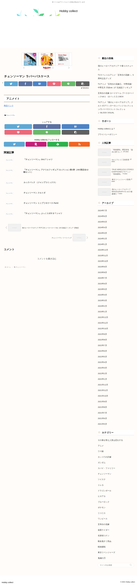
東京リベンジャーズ (106, 552)
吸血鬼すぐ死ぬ (104, 541)
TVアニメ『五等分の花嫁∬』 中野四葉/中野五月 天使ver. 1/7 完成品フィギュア (115, 86)
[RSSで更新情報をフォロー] (79, 144)
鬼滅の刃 (102, 558)
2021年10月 (103, 396)
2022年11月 (103, 323)
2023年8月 (102, 272)
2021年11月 (103, 390)
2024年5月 (102, 222)
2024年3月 (102, 233)
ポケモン (102, 507)
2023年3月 (102, 300)
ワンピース (102, 519)
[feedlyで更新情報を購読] (57, 144)
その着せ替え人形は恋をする (110, 440)
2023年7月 (102, 278)
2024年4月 (102, 227)
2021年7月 (102, 413)
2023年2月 (102, 306)
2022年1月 (102, 379)
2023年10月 (103, 261)
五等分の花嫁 (103, 524)
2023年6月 (102, 284)
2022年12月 (103, 317)
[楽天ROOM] (36, 144)
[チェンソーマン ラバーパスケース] (40, 83)
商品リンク (8, 106)
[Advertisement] (68, 33)
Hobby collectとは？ (106, 129)
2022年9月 (102, 334)
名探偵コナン (103, 536)
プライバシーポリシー (107, 134)
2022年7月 (102, 345)
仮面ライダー (103, 530)
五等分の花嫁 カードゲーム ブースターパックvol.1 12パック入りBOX (116, 95)
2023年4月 (102, 295)
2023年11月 (103, 255)
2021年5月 (102, 424)
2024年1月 (102, 244)
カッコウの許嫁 (104, 457)
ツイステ (102, 479)
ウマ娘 (101, 451)
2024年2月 (102, 239)
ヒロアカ (102, 496)
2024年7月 (102, 210)
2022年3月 (102, 368)
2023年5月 (102, 289)
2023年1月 (102, 312)
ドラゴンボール (104, 491)
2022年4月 (102, 362)
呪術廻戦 (102, 547)
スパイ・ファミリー (106, 468)
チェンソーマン (10, 115)
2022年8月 (102, 340)
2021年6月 (102, 418)
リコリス (102, 513)
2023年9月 (102, 267)
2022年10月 (103, 329)
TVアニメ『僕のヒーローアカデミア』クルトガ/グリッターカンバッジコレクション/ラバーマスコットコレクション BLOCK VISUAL (115, 107)
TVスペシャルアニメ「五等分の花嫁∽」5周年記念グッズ (116, 76)
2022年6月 (102, 351)
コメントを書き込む (47, 258)
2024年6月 (102, 216)
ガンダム (102, 463)
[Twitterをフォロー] (14, 144)
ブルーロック (103, 502)
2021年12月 (103, 385)
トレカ (101, 485)
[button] (131, 565)
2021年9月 (102, 402)
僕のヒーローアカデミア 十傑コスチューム (115, 67)
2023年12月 (103, 250)
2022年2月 (102, 373)
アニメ (101, 446)
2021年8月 (102, 407)
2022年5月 (102, 357)
